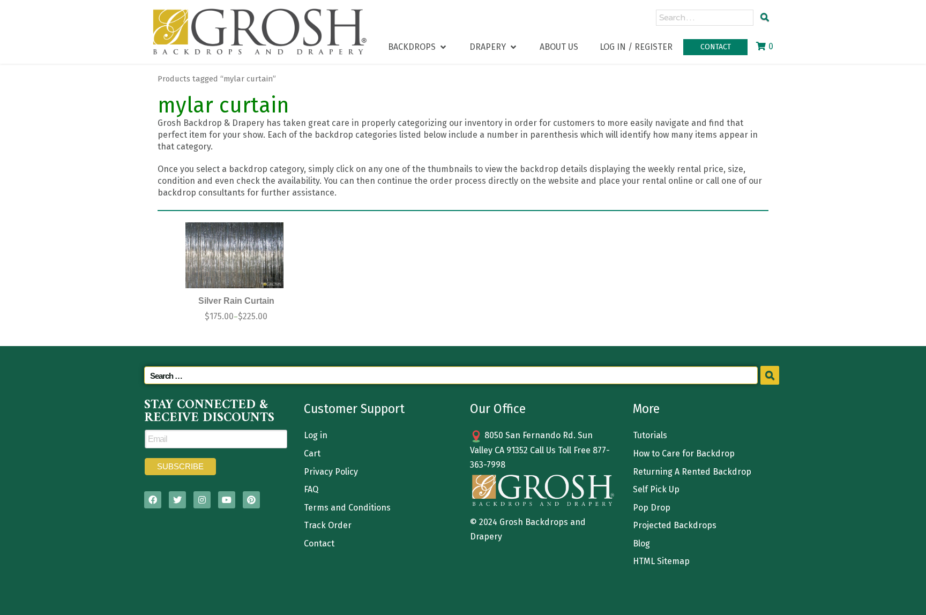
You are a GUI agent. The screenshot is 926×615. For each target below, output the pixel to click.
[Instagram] (202, 499)
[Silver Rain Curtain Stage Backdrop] (235, 255)
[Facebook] (152, 499)
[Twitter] (177, 499)
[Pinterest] (251, 499)
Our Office (498, 408)
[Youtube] (226, 499)
